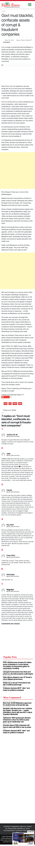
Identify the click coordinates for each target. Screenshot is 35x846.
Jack (8, 454)
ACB (5, 403)
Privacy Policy (12, 828)
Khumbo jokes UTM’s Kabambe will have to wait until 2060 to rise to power (17, 726)
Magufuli (10, 590)
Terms (28, 828)
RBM (20, 403)
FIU (10, 403)
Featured (5, 660)
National (9, 670)
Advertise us (21, 828)
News (14, 701)
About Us (23, 826)
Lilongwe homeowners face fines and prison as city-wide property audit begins (18, 672)
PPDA (15, 403)
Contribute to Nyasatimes (12, 826)
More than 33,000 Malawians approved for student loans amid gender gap (17, 704)
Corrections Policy (21, 830)
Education (5, 701)
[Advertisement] (17, 170)
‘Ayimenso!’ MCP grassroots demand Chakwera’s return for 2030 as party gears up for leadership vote (17, 719)
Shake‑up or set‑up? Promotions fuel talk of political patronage (16, 683)
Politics (9, 660)
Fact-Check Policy (9, 830)
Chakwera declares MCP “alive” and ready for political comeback (16, 689)
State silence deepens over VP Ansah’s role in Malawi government (17, 678)
